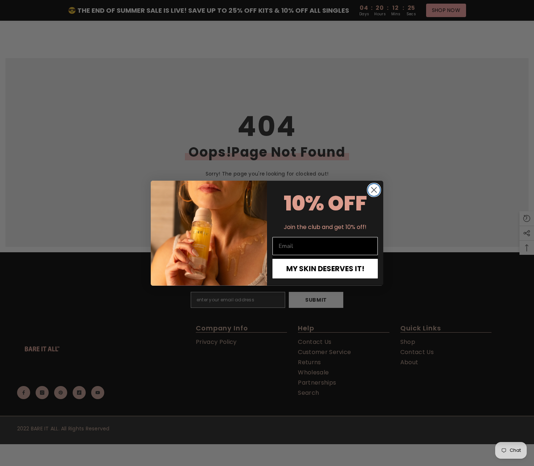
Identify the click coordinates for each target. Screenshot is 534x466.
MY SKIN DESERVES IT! (325, 269)
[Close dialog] (374, 190)
